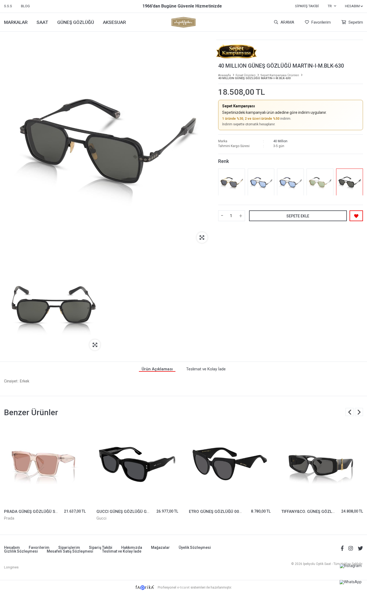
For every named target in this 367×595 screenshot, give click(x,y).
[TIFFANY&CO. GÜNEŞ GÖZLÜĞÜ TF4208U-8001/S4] (322, 464)
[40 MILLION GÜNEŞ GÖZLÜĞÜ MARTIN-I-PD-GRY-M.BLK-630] (290, 182)
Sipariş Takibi (307, 6)
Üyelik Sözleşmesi (195, 547)
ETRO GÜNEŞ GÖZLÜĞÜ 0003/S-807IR (225, 511)
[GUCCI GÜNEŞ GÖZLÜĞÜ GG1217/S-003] (137, 464)
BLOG (25, 6)
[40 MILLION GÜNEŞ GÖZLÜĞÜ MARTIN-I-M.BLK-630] (349, 182)
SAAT (42, 22)
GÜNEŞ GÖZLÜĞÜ (75, 22)
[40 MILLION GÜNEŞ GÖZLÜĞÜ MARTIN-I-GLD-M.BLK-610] (231, 182)
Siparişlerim (69, 547)
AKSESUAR (114, 22)
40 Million (280, 141)
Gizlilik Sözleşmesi (21, 551)
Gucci (101, 518)
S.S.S (8, 6)
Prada (9, 518)
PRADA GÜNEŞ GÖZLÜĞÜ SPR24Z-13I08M (44, 511)
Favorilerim (320, 22)
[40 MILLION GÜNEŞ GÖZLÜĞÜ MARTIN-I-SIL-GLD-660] (320, 182)
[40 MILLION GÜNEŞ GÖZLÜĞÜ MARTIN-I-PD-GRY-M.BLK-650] (261, 182)
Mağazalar (160, 547)
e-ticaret (183, 587)
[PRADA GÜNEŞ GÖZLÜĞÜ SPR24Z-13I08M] (45, 464)
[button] (359, 412)
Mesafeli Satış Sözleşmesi (70, 551)
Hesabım (12, 547)
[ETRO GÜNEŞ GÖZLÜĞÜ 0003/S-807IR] (230, 464)
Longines (11, 567)
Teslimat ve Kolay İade (121, 551)
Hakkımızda (131, 547)
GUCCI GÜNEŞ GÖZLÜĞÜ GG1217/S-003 (134, 511)
